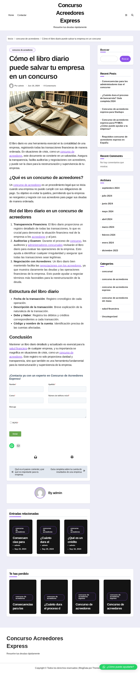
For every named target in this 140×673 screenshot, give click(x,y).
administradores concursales (45, 244)
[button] (118, 667)
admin (57, 493)
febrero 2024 (108, 235)
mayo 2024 (107, 211)
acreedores (38, 236)
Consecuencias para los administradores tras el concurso (114, 84)
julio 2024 (107, 196)
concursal (107, 271)
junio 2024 (107, 203)
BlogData (83, 668)
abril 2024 (107, 219)
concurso (75, 240)
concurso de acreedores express (115, 288)
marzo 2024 (108, 227)
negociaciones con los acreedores (60, 265)
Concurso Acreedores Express (70, 13)
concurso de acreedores (22, 50)
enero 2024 (108, 243)
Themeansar (98, 668)
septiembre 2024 (110, 188)
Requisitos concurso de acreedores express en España (114, 140)
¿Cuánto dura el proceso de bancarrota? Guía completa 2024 (114, 98)
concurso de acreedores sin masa (115, 299)
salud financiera (18, 348)
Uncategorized (110, 316)
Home (11, 15)
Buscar (104, 49)
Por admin (19, 86)
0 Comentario (50, 86)
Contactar (21, 15)
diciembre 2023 (110, 250)
